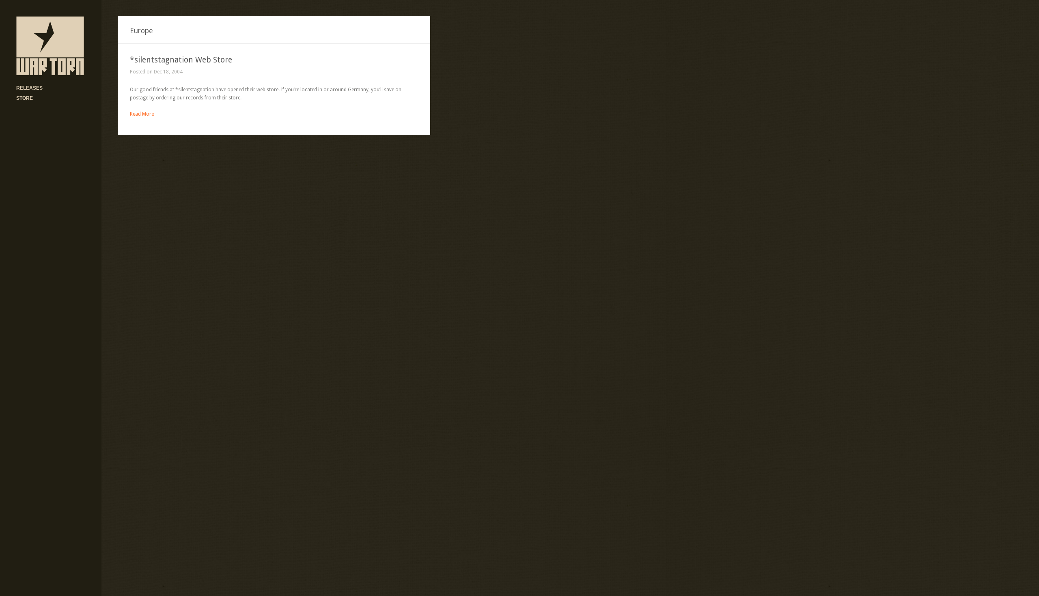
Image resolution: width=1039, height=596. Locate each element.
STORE (24, 98)
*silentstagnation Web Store (181, 60)
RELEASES (29, 88)
